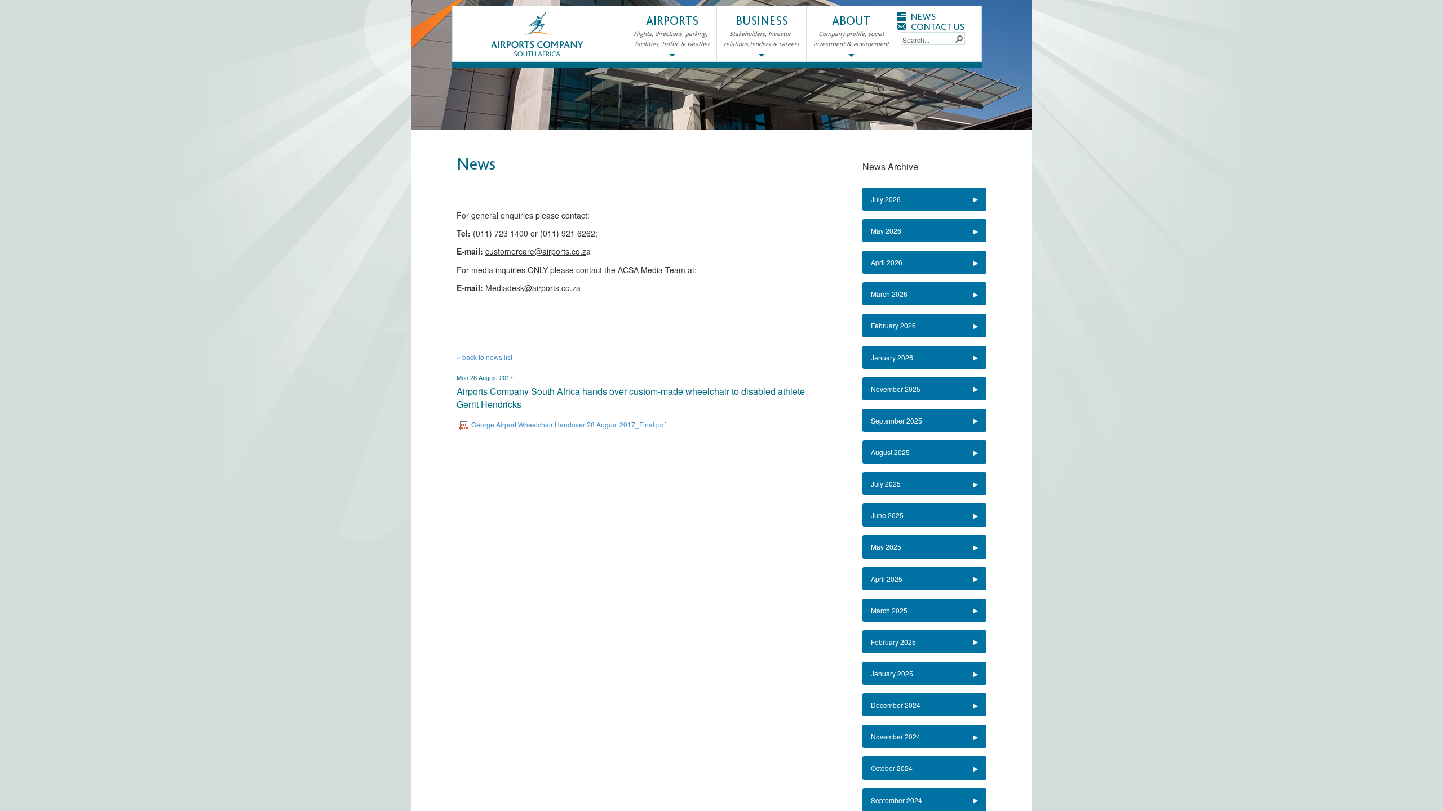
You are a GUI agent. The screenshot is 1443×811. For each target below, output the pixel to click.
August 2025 (890, 452)
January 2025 (892, 673)
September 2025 (896, 420)
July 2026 (886, 199)
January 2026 (892, 357)
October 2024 (892, 768)
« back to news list (484, 357)
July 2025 (886, 483)
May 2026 (886, 230)
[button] (958, 38)
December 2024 (895, 705)
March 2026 (889, 293)
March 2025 (889, 610)
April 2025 (886, 578)
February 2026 (893, 325)
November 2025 (895, 389)
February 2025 (893, 642)
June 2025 (887, 515)
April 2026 (886, 262)
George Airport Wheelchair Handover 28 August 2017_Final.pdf (568, 424)
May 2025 (886, 546)
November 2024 (895, 736)
